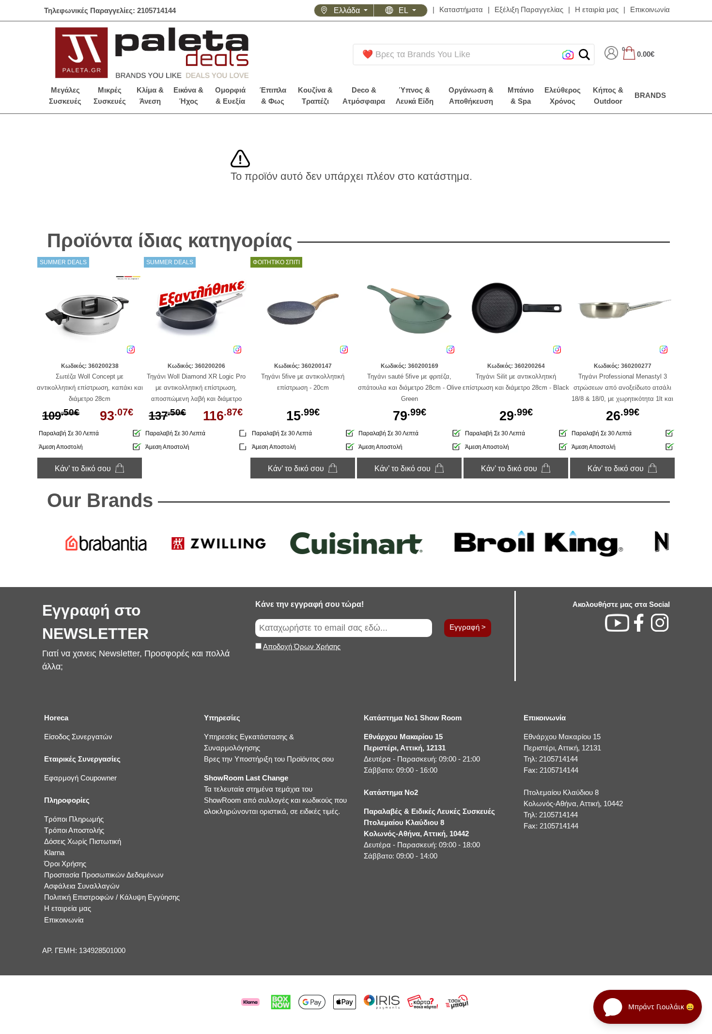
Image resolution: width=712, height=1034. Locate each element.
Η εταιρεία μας (67, 908)
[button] (584, 54)
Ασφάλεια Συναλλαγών (82, 886)
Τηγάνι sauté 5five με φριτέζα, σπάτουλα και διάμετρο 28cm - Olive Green (409, 387)
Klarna (54, 852)
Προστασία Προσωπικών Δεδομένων (104, 875)
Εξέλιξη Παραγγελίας (529, 9)
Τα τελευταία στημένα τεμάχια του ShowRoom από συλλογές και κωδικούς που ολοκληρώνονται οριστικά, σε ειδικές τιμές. (275, 794)
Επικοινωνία (650, 9)
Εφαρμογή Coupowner (80, 778)
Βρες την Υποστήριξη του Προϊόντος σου (269, 759)
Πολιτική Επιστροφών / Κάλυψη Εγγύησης (112, 897)
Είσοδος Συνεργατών (78, 736)
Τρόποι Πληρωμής (74, 819)
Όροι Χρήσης (65, 863)
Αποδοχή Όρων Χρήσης (302, 646)
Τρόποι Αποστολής (74, 830)
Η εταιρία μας (597, 9)
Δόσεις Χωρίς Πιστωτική (82, 841)
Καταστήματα (461, 9)
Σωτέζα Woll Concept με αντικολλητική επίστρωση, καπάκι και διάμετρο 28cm (90, 387)
